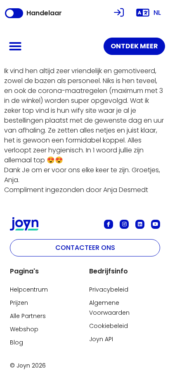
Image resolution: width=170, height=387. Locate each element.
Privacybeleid (108, 289)
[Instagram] (124, 224)
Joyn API (101, 339)
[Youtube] (155, 224)
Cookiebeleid (108, 326)
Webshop (24, 329)
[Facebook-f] (108, 224)
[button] (15, 46)
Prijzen (19, 303)
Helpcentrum (29, 289)
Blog (16, 342)
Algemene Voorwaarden (109, 308)
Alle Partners (28, 316)
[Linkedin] (139, 224)
